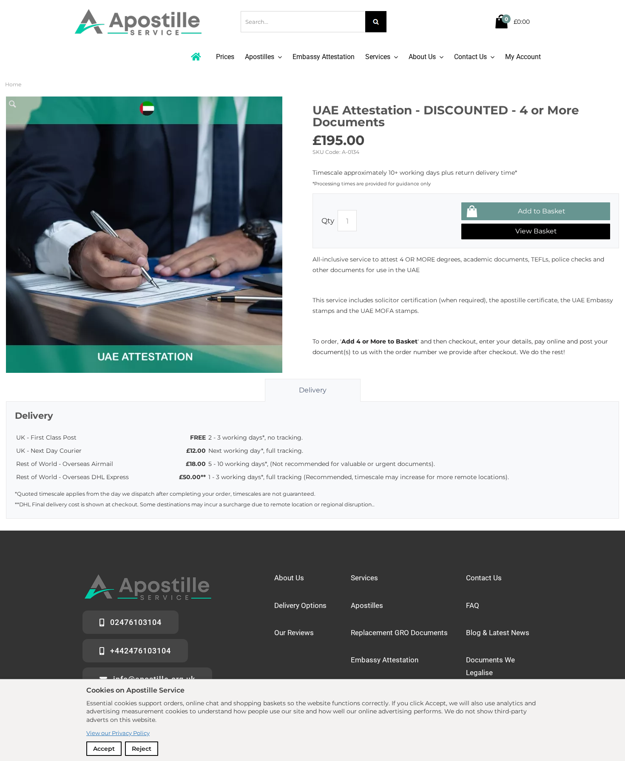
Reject (141, 748)
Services (364, 578)
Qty (327, 220)
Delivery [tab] (313, 390)
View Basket (536, 231)
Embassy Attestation (384, 660)
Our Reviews (294, 632)
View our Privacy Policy (118, 733)
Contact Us (484, 578)
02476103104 (136, 622)
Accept (104, 748)
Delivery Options (300, 605)
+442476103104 (140, 650)
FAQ (472, 605)
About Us (289, 578)
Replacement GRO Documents (399, 632)
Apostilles (367, 605)
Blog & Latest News (497, 632)
